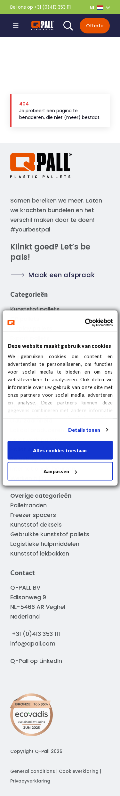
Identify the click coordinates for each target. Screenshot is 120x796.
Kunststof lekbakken (39, 553)
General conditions (32, 771)
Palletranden (28, 505)
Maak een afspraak (61, 275)
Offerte (94, 26)
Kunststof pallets (35, 309)
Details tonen (84, 430)
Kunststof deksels (36, 524)
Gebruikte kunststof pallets (49, 534)
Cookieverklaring (79, 771)
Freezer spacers (33, 515)
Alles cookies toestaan (60, 450)
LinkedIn (50, 661)
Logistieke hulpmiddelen (44, 544)
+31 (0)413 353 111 (52, 7)
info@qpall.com (32, 643)
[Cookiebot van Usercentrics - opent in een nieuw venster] (85, 323)
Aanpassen (56, 471)
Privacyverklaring (30, 781)
